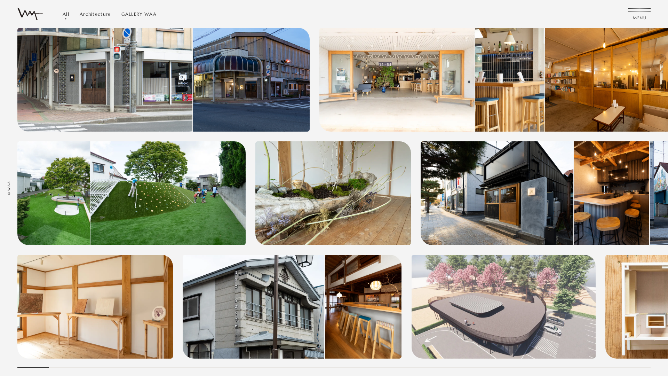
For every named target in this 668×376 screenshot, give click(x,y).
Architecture (95, 13)
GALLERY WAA (139, 13)
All (66, 13)
